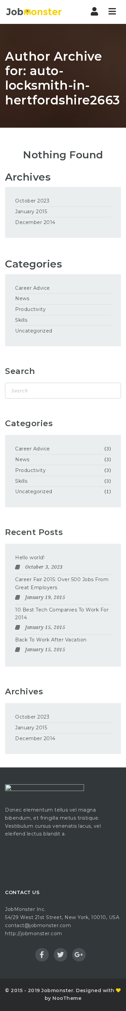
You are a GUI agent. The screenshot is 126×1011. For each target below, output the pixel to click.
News (22, 298)
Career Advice (32, 288)
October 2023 (32, 201)
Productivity (30, 309)
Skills (21, 320)
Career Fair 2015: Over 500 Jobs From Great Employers (62, 583)
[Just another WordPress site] (33, 12)
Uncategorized (33, 331)
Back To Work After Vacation (51, 640)
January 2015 (31, 212)
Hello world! (29, 558)
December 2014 (35, 222)
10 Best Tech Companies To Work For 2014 (62, 614)
